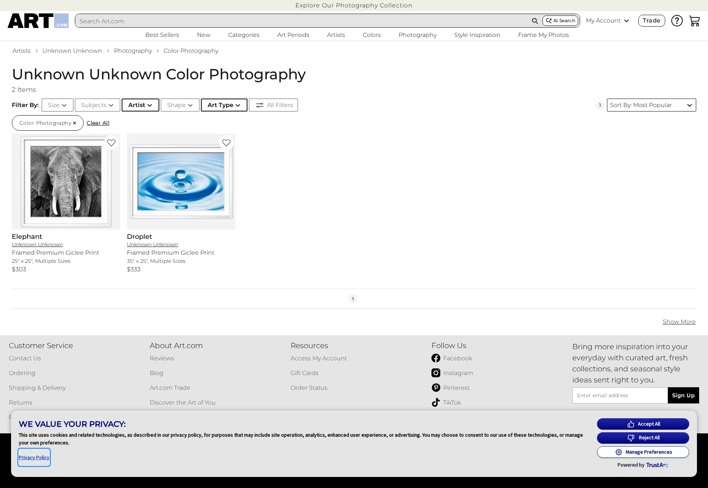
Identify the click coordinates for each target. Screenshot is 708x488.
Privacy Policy (34, 457)
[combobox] (301, 21)
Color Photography (191, 50)
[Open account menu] (626, 21)
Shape (176, 105)
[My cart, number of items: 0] (695, 21)
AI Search (564, 20)
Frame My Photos (543, 34)
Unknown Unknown (72, 50)
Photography (133, 50)
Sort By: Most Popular (641, 105)
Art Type (220, 105)
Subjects (94, 105)
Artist (136, 105)
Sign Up (683, 395)
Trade (651, 20)
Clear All (98, 123)
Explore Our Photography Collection (354, 5)
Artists (22, 50)
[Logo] (38, 20)
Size (54, 105)
